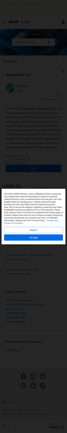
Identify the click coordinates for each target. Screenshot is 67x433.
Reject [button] (33, 230)
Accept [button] (33, 237)
